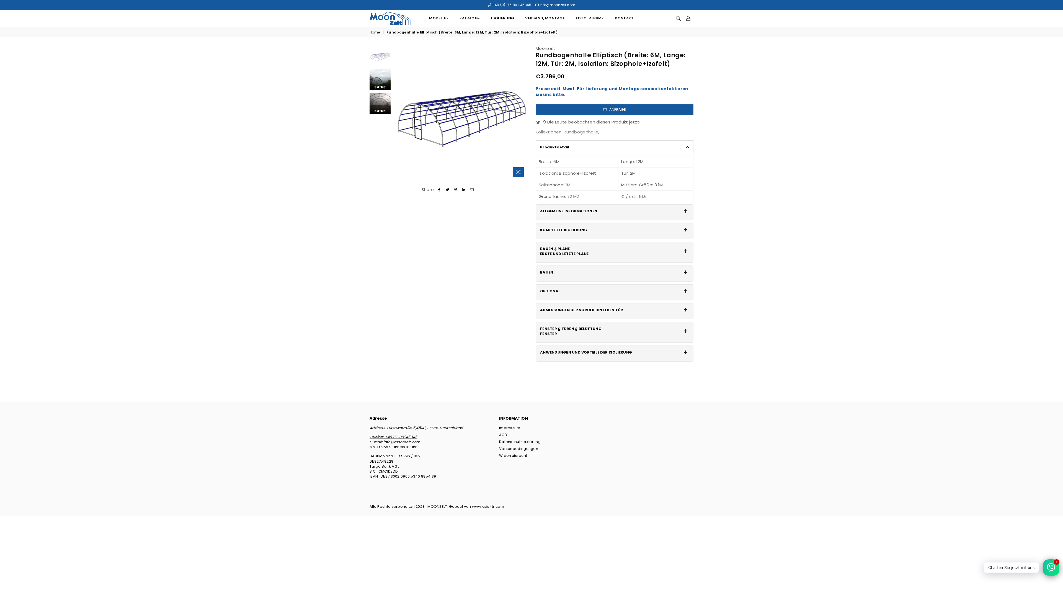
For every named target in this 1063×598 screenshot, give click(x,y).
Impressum (509, 428)
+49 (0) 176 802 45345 (511, 4)
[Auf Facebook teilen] (439, 189)
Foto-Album (589, 18)
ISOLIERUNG (502, 18)
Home (375, 32)
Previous (398, 112)
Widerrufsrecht (513, 455)
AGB (503, 434)
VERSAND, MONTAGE (545, 18)
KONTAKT (624, 18)
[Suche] (678, 18)
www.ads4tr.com (488, 506)
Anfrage (617, 109)
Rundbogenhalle (581, 132)
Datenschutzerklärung (520, 441)
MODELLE (437, 18)
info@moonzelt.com (557, 4)
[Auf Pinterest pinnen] (456, 189)
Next (522, 112)
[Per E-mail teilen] (472, 189)
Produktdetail (554, 147)
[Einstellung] (688, 18)
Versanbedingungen (518, 448)
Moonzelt (545, 48)
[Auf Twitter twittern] (447, 189)
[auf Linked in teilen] (464, 189)
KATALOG (469, 18)
